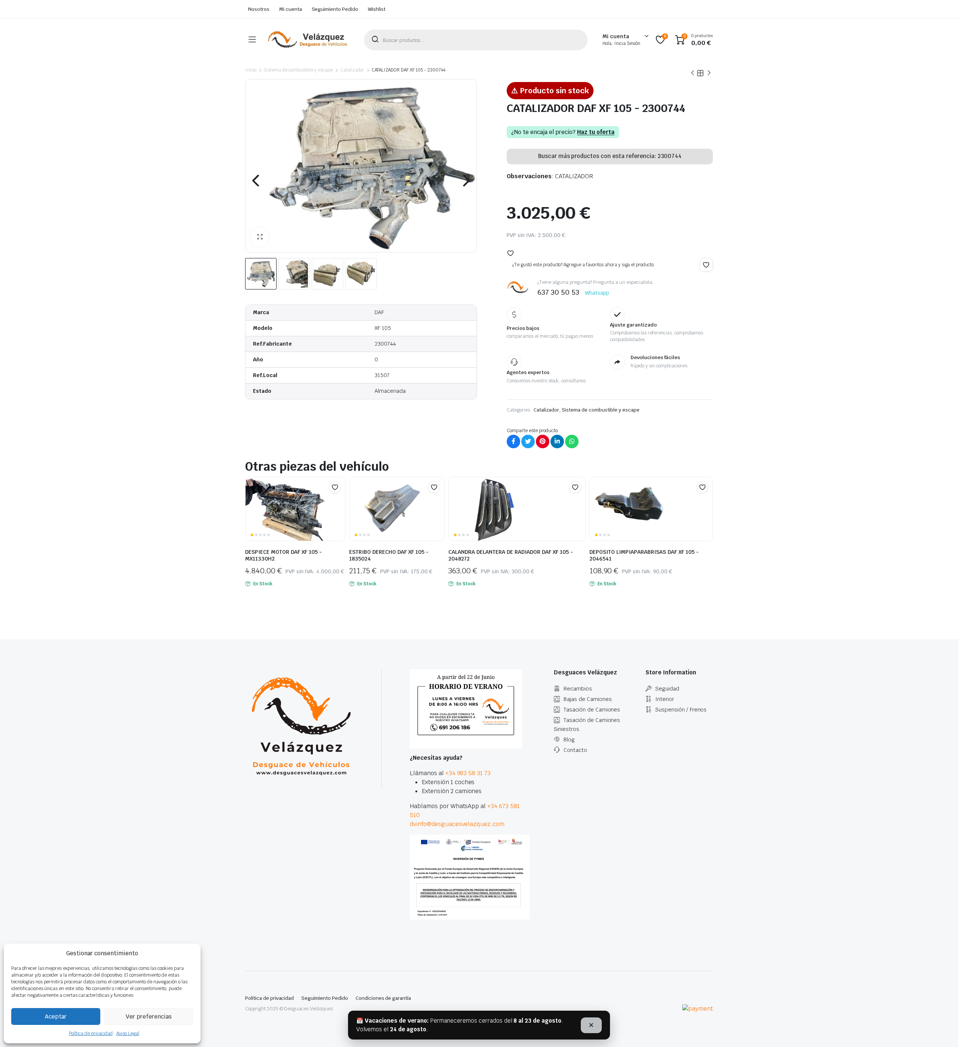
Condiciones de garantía (383, 998)
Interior (664, 699)
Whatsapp (597, 292)
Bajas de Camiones (588, 699)
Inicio (250, 70)
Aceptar (56, 1016)
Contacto (575, 750)
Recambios (578, 688)
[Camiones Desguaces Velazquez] (308, 39)
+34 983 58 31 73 (468, 773)
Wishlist (376, 9)
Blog (569, 739)
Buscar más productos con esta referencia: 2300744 (610, 156)
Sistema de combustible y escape (298, 70)
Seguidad (667, 688)
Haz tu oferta (595, 132)
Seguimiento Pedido (335, 9)
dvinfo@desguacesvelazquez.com (457, 824)
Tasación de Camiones (592, 709)
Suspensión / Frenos (681, 709)
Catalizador (352, 70)
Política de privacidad (90, 1034)
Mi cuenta (290, 9)
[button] (259, 237)
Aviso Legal (127, 1034)
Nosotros (258, 9)
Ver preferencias (149, 1016)
